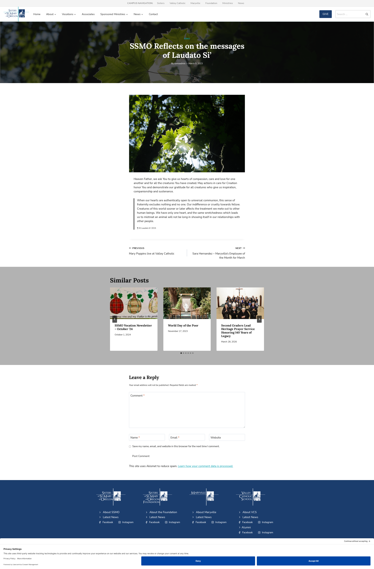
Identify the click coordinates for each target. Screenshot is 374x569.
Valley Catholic (177, 3)
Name (135, 437)
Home (36, 14)
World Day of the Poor (183, 325)
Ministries (227, 3)
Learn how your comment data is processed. (205, 466)
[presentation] (133, 303)
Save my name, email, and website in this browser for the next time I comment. (176, 446)
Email (174, 437)
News (241, 3)
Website (216, 437)
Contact (153, 14)
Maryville (195, 3)
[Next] (259, 319)
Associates (88, 14)
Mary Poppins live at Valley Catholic (151, 251)
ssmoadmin (180, 63)
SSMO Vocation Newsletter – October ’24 (133, 327)
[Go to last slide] (114, 319)
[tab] (181, 353)
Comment (137, 395)
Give (326, 14)
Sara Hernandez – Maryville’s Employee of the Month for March (218, 253)
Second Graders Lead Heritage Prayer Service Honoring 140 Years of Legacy (238, 331)
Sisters (161, 3)
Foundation (211, 3)
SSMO (187, 38)
